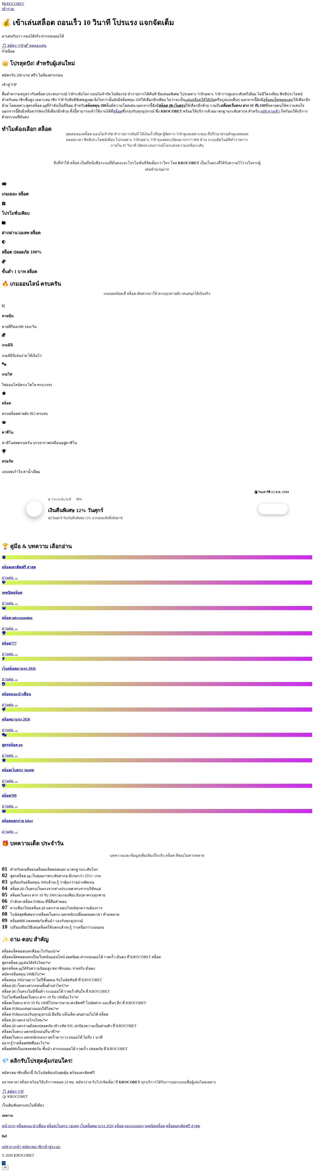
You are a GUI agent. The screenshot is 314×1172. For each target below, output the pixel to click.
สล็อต (117, 111)
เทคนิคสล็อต (155, 1126)
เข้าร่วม (8, 9)
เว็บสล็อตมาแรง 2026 (97, 1126)
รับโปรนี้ (275, 509)
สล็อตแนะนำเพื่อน (31, 1126)
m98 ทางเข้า (270, 111)
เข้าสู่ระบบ (51, 1147)
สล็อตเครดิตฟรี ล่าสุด (183, 1126)
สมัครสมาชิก (32, 1147)
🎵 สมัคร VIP (13, 46)
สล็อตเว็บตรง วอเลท (63, 1126)
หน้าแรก (9, 1126)
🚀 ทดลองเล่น (35, 46)
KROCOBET (14, 4)
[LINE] (4, 1163)
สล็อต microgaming (129, 1126)
